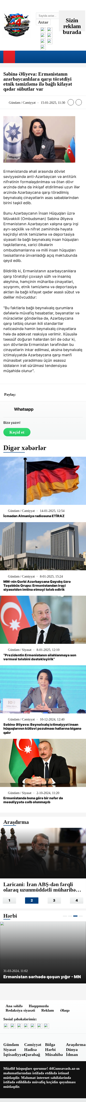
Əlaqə (65, 1010)
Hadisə (30, 1049)
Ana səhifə (14, 1006)
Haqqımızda (39, 1006)
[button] (65, 916)
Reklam (47, 1010)
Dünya (72, 1049)
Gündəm (11, 1044)
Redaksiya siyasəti (20, 1010)
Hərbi (50, 1049)
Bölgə (50, 1044)
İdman (72, 1054)
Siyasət (9, 1049)
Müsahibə (54, 1054)
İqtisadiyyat (14, 1054)
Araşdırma (76, 1044)
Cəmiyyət (32, 1044)
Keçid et (16, 432)
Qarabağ (32, 1054)
